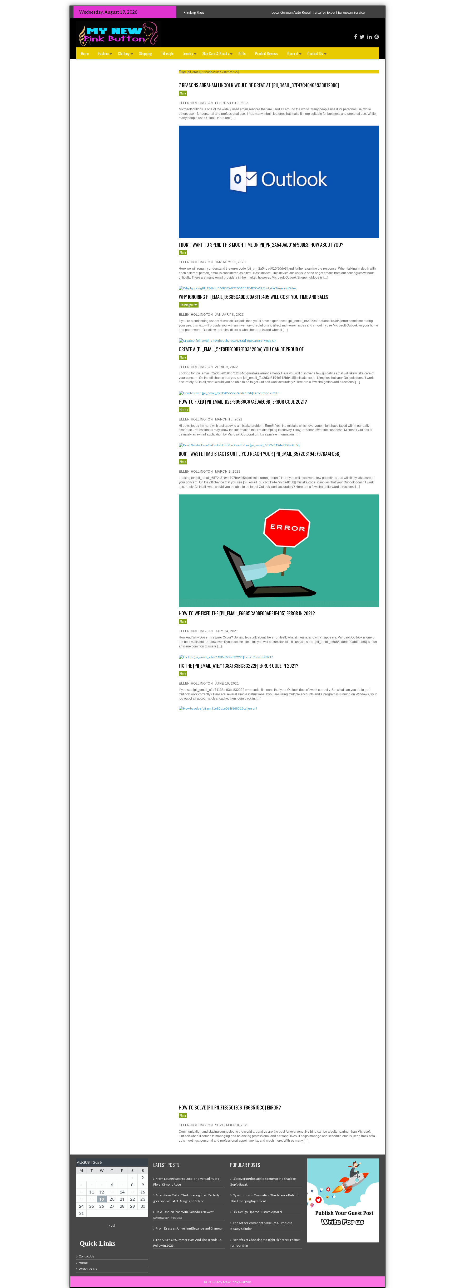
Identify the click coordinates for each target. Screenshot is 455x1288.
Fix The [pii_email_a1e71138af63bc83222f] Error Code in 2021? (238, 665)
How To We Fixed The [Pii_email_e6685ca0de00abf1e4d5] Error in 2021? (247, 613)
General (295, 55)
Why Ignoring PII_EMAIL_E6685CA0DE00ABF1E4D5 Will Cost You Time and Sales (253, 296)
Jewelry (190, 55)
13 (112, 1192)
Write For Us (88, 1269)
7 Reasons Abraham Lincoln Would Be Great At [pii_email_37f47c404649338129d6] (259, 85)
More (183, 93)
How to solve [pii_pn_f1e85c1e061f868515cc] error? (230, 1107)
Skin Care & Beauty (218, 55)
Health (184, 409)
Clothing (126, 55)
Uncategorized (188, 305)
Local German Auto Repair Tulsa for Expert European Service (252, 12)
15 (132, 1192)
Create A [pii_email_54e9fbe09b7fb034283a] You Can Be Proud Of (241, 349)
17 (81, 1199)
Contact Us (317, 55)
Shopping (145, 53)
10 (81, 1192)
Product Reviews (266, 53)
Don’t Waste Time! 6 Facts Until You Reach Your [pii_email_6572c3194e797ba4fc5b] (259, 453)
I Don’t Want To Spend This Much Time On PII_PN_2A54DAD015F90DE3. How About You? (261, 244)
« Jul (112, 1225)
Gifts (242, 53)
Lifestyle (167, 53)
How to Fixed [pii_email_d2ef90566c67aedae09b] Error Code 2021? (243, 401)
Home (85, 53)
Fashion (105, 55)
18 (91, 1199)
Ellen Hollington (196, 103)
